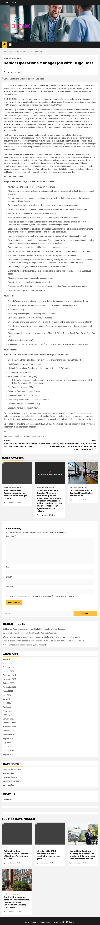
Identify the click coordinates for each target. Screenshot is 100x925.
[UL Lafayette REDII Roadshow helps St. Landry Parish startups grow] (50, 834)
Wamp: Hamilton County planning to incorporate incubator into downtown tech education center (41, 637)
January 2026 (8, 671)
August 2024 (8, 739)
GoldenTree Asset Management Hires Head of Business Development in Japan (34, 629)
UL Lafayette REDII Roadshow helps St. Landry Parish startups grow (30, 633)
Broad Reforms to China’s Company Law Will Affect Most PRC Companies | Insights (27, 443)
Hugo (16, 436)
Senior (43, 436)
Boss (10, 436)
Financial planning (10, 777)
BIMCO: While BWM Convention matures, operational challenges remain (15, 494)
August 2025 (8, 691)
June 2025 (7, 699)
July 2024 (7, 743)
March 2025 (7, 711)
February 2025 (8, 715)
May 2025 (7, 703)
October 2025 (8, 683)
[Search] (96, 44)
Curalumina (7, 799)
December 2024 (9, 723)
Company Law (9, 773)
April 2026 (7, 659)
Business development (12, 769)
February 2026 (8, 667)
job (21, 436)
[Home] (4, 44)
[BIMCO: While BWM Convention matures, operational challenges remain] (17, 473)
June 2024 (7, 746)
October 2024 (8, 731)
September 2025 (9, 687)
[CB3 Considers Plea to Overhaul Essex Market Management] (83, 473)
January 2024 (8, 751)
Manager (27, 436)
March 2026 (7, 663)
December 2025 (9, 675)
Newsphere (58, 922)
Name (9, 567)
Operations (36, 436)
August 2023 (8, 754)
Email (9, 577)
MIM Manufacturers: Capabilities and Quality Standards (25, 645)
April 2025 (7, 707)
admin (19, 72)
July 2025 (7, 695)
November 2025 (9, 679)
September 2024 (9, 735)
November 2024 (9, 727)
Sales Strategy (9, 785)
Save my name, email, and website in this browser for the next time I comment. (42, 596)
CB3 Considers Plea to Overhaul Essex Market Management (81, 493)
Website (9, 587)
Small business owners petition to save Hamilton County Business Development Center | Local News (43, 641)
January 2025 (8, 719)
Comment (11, 536)
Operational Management (12, 58)
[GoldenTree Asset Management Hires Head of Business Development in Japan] (17, 834)
